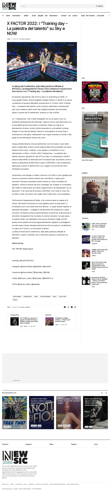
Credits (12, 484)
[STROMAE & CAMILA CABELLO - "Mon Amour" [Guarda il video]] (59, 321)
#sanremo (94, 243)
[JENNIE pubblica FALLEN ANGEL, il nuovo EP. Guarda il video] (86, 253)
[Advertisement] (95, 47)
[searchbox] (57, 6)
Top (69, 425)
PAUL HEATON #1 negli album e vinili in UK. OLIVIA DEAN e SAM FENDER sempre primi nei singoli (100, 265)
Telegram (74, 444)
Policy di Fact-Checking (42, 484)
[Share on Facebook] (65, 307)
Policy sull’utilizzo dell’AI (73, 484)
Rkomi (54, 296)
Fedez (36, 296)
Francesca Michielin (45, 296)
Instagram (29, 444)
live (21, 326)
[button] (3, 15)
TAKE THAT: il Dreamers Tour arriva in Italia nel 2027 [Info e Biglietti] (99, 225)
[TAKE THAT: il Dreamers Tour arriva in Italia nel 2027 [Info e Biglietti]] (86, 227)
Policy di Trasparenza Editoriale (57, 484)
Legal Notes (31, 484)
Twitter (51, 444)
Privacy (25, 484)
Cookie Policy (18, 484)
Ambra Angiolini (17, 296)
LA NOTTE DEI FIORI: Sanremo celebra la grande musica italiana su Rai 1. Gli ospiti (99, 238)
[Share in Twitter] (68, 307)
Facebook (5, 444)
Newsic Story (5, 484)
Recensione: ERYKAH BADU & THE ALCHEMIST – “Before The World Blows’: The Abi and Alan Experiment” (100, 281)
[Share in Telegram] (71, 307)
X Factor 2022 (62, 296)
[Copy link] (75, 307)
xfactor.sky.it (27, 249)
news (8, 39)
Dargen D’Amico (28, 296)
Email (95, 444)
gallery (93, 255)
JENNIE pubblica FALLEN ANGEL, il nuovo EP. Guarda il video (99, 251)
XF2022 (15, 299)
